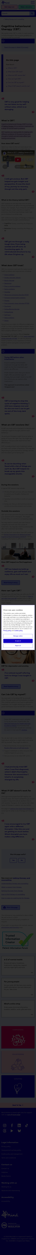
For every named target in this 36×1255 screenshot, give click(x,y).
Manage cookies (18, 636)
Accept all (18, 641)
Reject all (18, 645)
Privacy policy (7, 630)
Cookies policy (18, 630)
